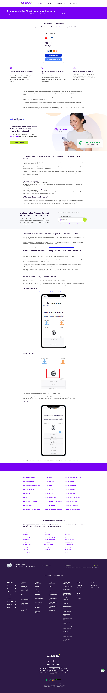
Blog (84, 3)
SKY (8, 591)
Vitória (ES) (26, 549)
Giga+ (8, 607)
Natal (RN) (67, 534)
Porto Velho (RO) (69, 539)
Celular (78, 593)
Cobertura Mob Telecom (66, 622)
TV (77, 590)
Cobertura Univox (67, 611)
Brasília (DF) (26, 547)
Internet (79, 598)
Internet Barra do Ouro (71, 501)
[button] (49, 3)
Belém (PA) (47, 542)
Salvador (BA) (26, 542)
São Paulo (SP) (69, 547)
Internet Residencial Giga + (39, 601)
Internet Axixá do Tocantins (30, 501)
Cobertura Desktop (67, 608)
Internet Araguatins (28, 493)
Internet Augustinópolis (50, 497)
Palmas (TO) (68, 552)
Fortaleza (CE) (26, 544)
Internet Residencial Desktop (37, 611)
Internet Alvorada (49, 481)
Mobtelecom (10, 601)
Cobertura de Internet (66, 583)
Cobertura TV (66, 634)
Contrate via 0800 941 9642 (53, 59)
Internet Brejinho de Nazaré (72, 509)
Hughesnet (9, 604)
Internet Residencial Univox (39, 597)
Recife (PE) (47, 549)
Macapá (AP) (26, 537)
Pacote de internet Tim (25, 593)
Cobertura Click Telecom (66, 615)
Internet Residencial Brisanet (37, 588)
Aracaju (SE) (68, 549)
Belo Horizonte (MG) (49, 539)
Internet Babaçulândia (29, 505)
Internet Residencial (38, 583)
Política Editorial (95, 587)
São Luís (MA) (47, 532)
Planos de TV (52, 613)
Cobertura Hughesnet (65, 600)
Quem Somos (94, 585)
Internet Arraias (27, 497)
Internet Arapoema (70, 493)
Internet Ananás (69, 481)
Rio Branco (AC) (27, 532)
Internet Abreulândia (28, 481)
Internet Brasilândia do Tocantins (53, 509)
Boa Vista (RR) (68, 542)
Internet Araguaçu (49, 489)
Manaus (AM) (26, 539)
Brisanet (9, 598)
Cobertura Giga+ (67, 628)
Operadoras (10, 582)
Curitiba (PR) (47, 547)
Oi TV (50, 592)
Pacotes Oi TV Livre (25, 597)
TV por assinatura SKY (53, 595)
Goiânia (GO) (26, 552)
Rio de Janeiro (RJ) (70, 532)
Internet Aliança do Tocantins (73, 477)
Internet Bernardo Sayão (71, 505)
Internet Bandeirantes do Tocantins (53, 501)
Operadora (79, 587)
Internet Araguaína (70, 489)
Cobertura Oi (66, 603)
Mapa (92, 582)
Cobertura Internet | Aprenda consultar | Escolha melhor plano (67, 638)
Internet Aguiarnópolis (29, 477)
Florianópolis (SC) (69, 544)
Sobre (40, 3)
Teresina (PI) (47, 552)
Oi (7, 588)
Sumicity (9, 595)
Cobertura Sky (66, 589)
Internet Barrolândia (49, 505)
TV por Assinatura (52, 583)
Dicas (78, 595)
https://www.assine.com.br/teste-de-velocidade (61, 247)
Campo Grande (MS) (49, 537)
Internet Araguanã (49, 493)
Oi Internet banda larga (25, 600)
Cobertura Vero (66, 631)
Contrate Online (53, 55)
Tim (8, 585)
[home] (26, 3)
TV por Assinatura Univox (53, 607)
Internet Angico (48, 485)
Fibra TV (51, 586)
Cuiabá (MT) (47, 534)
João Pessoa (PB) (48, 544)
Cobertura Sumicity (67, 626)
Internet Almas (48, 477)
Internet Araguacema (28, 489)
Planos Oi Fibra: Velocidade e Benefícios (24, 605)
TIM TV (50, 589)
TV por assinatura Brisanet (53, 603)
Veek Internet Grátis (24, 610)
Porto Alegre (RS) (69, 537)
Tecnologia (79, 585)
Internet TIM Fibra (67, 586)
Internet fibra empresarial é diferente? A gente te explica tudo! (25, 588)
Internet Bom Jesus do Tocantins (31, 509)
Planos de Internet (23, 583)
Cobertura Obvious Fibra (67, 619)
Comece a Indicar (19, 142)
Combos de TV (52, 610)
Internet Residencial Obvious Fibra (38, 593)
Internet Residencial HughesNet (37, 606)
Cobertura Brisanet (67, 606)
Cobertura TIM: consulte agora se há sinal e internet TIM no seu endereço (67, 594)
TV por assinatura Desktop (53, 599)
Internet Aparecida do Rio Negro (31, 485)
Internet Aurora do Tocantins (72, 497)
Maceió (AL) (26, 534)
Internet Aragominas (70, 485)
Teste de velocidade (58, 575)
